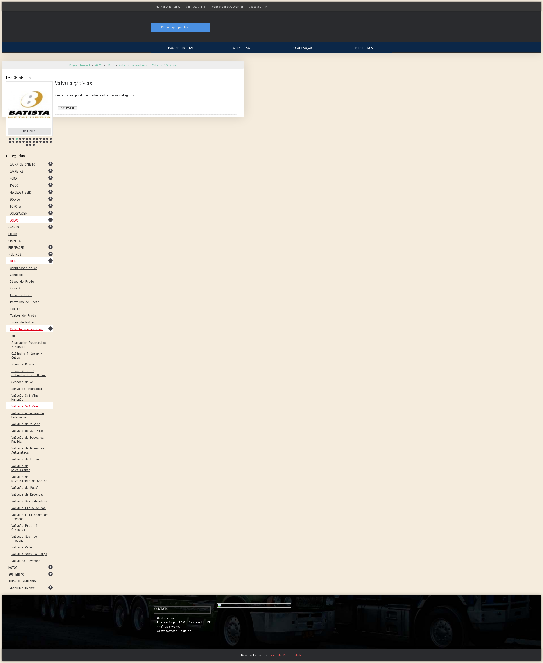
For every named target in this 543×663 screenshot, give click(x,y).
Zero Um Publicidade (286, 655)
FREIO (111, 65)
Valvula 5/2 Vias (164, 65)
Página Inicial (79, 65)
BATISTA (29, 131)
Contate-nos (166, 618)
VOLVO (98, 65)
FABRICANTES (18, 77)
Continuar (68, 108)
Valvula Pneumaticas (133, 65)
